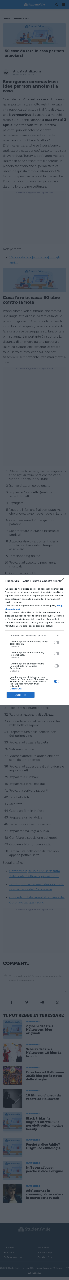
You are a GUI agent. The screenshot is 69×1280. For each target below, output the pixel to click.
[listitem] (34, 635)
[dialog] (34, 640)
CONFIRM (20, 695)
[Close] (63, 581)
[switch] (56, 642)
